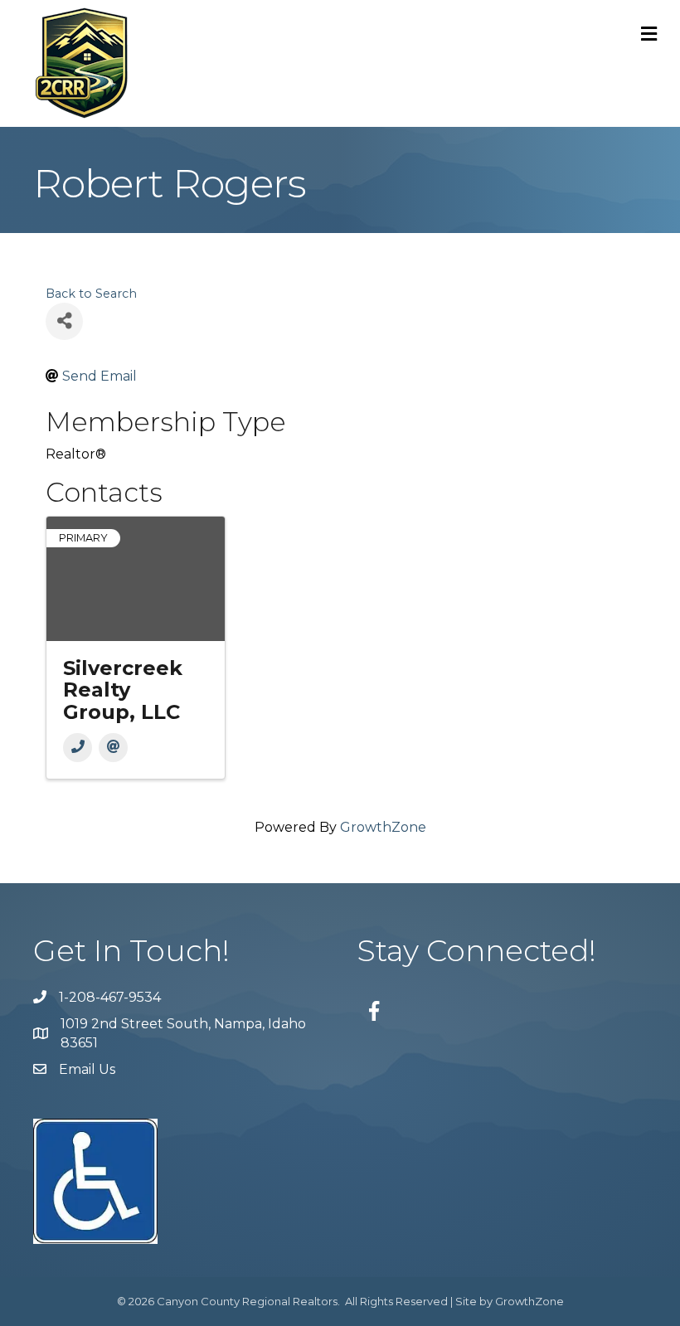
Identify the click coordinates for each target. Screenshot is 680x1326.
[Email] (113, 747)
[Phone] (77, 747)
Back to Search (91, 293)
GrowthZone (383, 827)
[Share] (64, 321)
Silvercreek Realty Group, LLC (122, 690)
